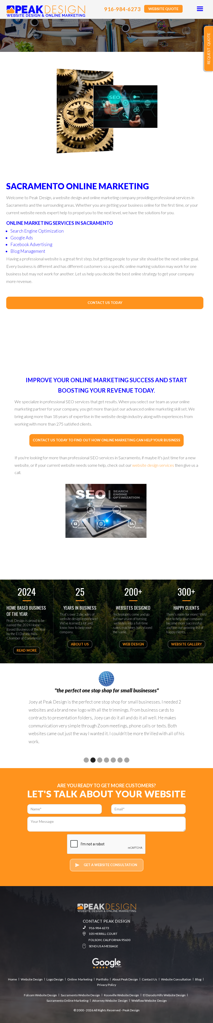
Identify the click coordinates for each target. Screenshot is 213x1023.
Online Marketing (79, 979)
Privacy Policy (106, 985)
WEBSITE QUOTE (163, 8)
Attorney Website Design (110, 1001)
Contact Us (149, 979)
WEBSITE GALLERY (186, 644)
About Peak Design (125, 979)
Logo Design (54, 979)
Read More (27, 650)
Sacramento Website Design (80, 995)
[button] (200, 9)
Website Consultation (176, 979)
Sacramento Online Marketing (67, 1001)
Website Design (32, 979)
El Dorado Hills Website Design (164, 995)
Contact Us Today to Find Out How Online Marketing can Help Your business (106, 440)
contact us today (105, 303)
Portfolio (102, 979)
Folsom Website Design (40, 995)
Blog (198, 979)
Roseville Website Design (121, 995)
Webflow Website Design (149, 1001)
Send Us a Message (103, 946)
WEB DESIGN (133, 644)
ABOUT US (80, 644)
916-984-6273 (122, 9)
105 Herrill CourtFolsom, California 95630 (109, 937)
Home (12, 979)
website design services (153, 465)
